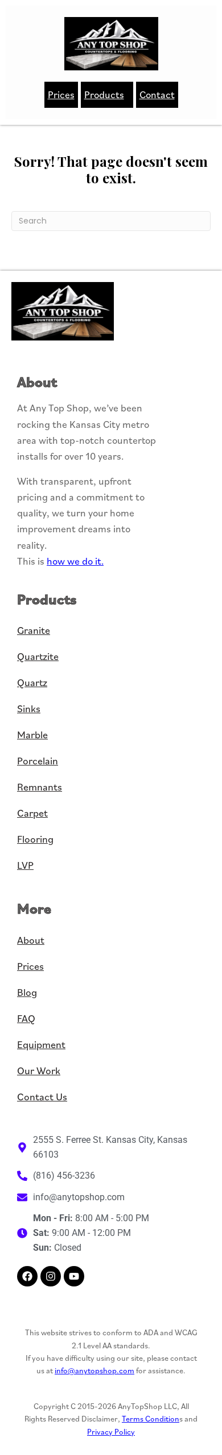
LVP (25, 865)
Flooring (35, 839)
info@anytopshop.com (94, 1370)
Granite (33, 630)
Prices (61, 94)
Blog (27, 992)
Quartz (32, 682)
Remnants (39, 786)
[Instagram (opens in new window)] (50, 1276)
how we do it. (75, 560)
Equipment (41, 1044)
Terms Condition (150, 1419)
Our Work (38, 1070)
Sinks (28, 708)
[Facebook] (27, 1276)
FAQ (26, 1018)
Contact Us (42, 1096)
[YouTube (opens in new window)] (74, 1276)
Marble (32, 734)
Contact (157, 94)
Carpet (32, 812)
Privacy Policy (111, 1432)
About (30, 940)
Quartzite (38, 656)
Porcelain (37, 760)
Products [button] (104, 94)
